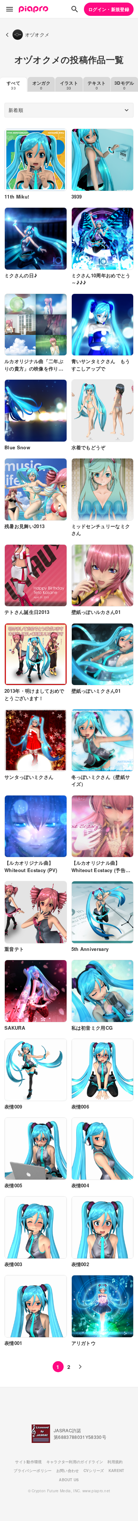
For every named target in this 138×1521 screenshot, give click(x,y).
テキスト (97, 85)
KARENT (116, 1470)
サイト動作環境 (28, 1461)
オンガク (41, 85)
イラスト (69, 85)
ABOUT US (69, 1479)
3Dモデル (124, 85)
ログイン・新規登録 (108, 9)
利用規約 (115, 1461)
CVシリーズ (94, 1470)
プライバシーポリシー (33, 1470)
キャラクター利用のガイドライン (74, 1461)
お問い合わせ (67, 1470)
